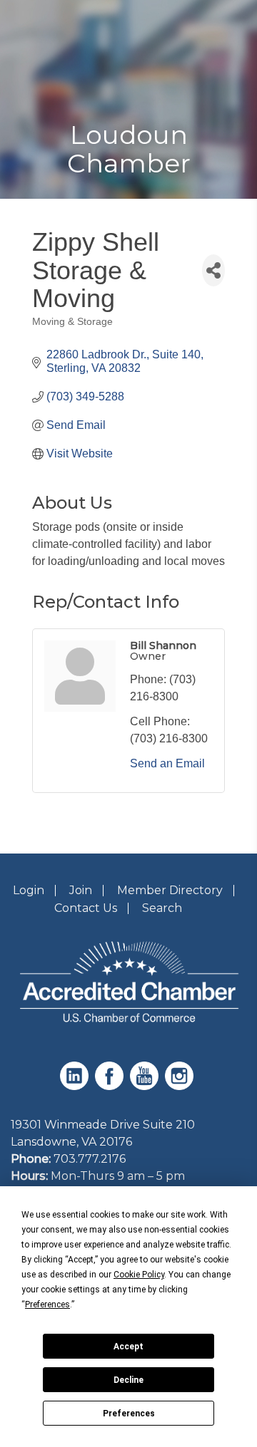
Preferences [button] (47, 1304)
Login (28, 890)
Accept (128, 1347)
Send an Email (167, 763)
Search (162, 908)
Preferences (129, 1414)
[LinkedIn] (76, 1086)
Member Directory (170, 890)
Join (80, 890)
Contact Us (85, 908)
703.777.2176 (90, 1159)
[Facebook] (111, 1086)
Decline (128, 1380)
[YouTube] (146, 1086)
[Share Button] (213, 270)
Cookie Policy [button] (139, 1275)
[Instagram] (181, 1086)
